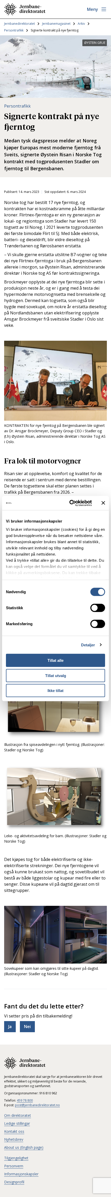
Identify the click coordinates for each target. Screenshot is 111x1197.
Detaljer (88, 644)
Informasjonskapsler (21, 1173)
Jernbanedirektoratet (19, 23)
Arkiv (81, 23)
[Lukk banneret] (103, 503)
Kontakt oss (14, 1131)
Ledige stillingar (17, 1123)
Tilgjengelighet (16, 1157)
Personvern (13, 1165)
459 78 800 (25, 1100)
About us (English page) (23, 1147)
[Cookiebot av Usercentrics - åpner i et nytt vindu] (70, 503)
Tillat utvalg (55, 675)
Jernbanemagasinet (56, 23)
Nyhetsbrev (13, 1139)
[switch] (97, 608)
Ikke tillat (55, 690)
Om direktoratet (17, 1115)
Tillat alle (55, 660)
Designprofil (14, 1181)
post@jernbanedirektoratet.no (37, 1105)
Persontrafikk (13, 30)
